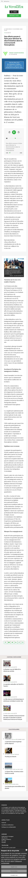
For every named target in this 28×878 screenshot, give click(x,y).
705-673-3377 (5, 847)
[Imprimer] (22, 642)
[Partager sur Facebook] (5, 642)
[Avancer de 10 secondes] (18, 132)
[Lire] (14, 132)
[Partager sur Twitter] (12, 642)
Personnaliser (14, 871)
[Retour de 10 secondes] (9, 132)
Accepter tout (14, 875)
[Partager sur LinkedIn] (15, 642)
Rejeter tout (14, 867)
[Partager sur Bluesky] (8, 642)
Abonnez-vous (14, 15)
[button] (14, 11)
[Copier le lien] (19, 642)
